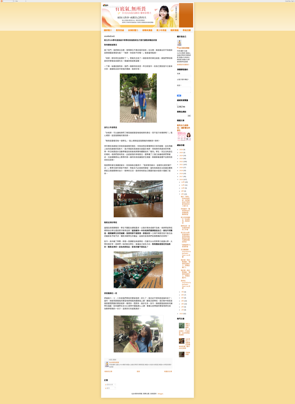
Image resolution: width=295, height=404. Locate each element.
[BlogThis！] (111, 359)
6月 (182, 295)
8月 (182, 194)
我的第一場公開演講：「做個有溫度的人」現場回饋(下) (185, 263)
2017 (181, 176)
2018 (181, 173)
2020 (181, 167)
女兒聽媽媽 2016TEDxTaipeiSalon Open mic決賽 (186, 253)
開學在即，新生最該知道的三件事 (185, 227)
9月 (182, 191)
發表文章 (109, 384)
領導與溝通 (147, 30)
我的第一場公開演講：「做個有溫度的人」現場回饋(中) (185, 274)
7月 (182, 292)
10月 (183, 188)
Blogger (160, 394)
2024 (181, 155)
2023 (181, 158)
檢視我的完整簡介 (183, 64)
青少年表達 (161, 30)
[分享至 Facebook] (114, 359)
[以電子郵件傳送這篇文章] (109, 359)
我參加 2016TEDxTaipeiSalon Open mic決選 (186, 284)
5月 (182, 298)
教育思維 (120, 30)
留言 (108, 388)
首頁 (138, 371)
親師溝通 (175, 30)
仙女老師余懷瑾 (112, 6)
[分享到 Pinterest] (115, 359)
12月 (183, 182)
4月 (182, 301)
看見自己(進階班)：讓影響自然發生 (183, 127)
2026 (181, 149)
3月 (182, 304)
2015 (181, 313)
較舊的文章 (168, 371)
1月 (182, 310)
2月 (182, 307)
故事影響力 (133, 30)
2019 (181, 170)
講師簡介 (108, 30)
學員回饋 (187, 30)
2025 (181, 152)
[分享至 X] (112, 359)
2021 (181, 164)
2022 (181, 161)
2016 (181, 179)
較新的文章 (108, 371)
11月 (183, 185)
